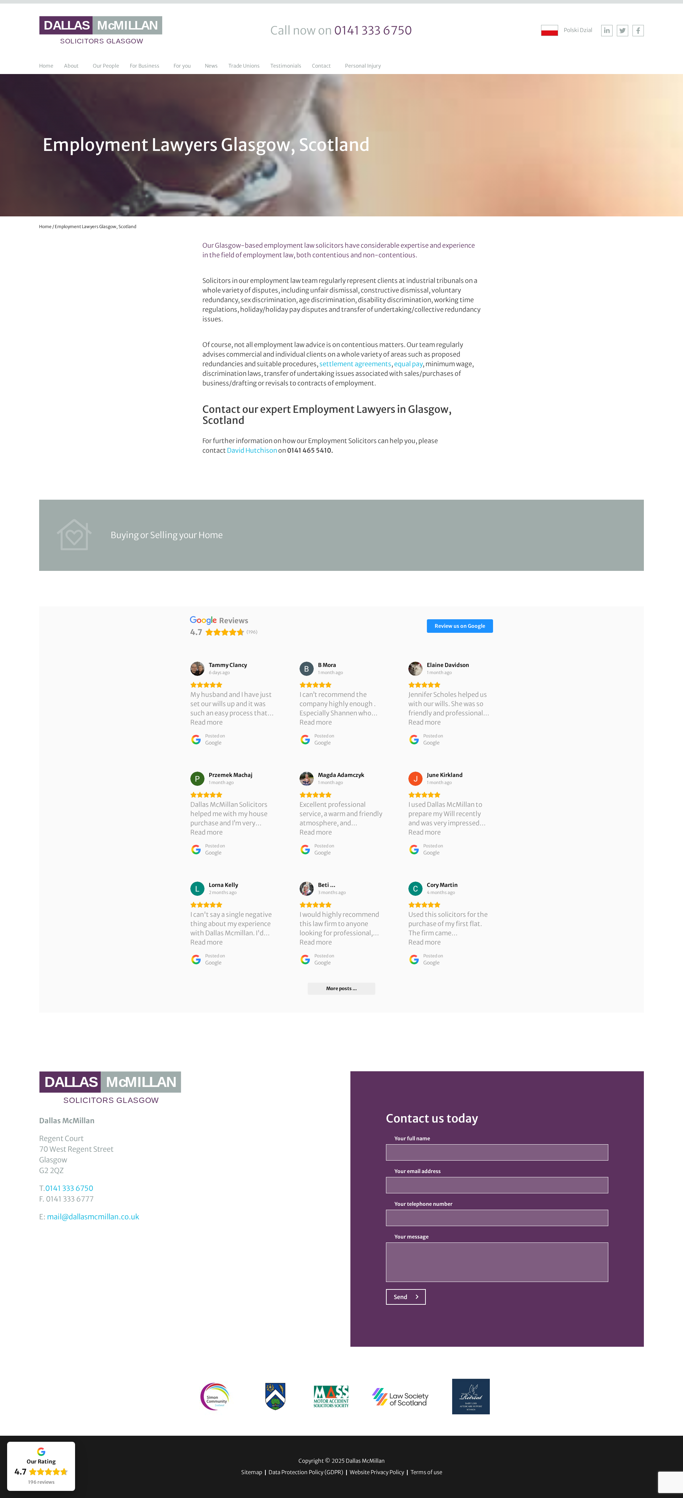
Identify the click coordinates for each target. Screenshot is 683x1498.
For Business (144, 66)
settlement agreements (355, 364)
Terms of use (426, 1472)
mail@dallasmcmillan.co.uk (93, 1216)
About (71, 66)
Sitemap (251, 1472)
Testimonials (285, 66)
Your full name (412, 1138)
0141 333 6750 (69, 1188)
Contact (321, 66)
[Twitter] (622, 30)
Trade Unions (244, 66)
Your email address (418, 1171)
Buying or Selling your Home (167, 535)
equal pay (408, 364)
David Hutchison (252, 450)
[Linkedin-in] (607, 30)
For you (182, 66)
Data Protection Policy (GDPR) (306, 1472)
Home (46, 66)
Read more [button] (206, 722)
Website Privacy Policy (377, 1472)
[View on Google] (197, 669)
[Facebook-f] (638, 30)
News (211, 66)
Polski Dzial (578, 30)
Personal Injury (363, 66)
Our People (106, 66)
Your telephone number (423, 1204)
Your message (412, 1237)
